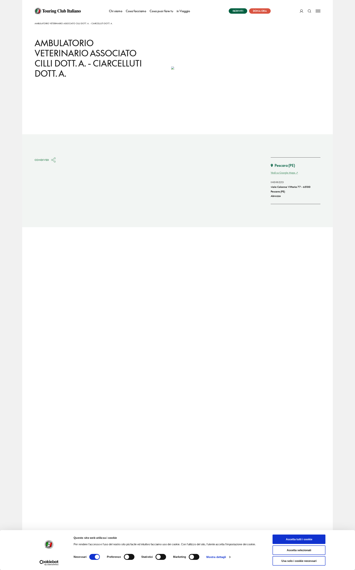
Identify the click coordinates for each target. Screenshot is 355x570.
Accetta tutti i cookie (299, 539)
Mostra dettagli (216, 557)
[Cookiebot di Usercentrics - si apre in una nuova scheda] (49, 563)
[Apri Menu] (318, 11)
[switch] (129, 557)
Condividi (42, 159)
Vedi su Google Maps (283, 172)
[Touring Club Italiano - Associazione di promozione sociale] (58, 11)
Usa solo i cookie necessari (299, 560)
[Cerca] (309, 11)
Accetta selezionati (299, 550)
